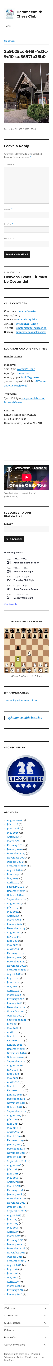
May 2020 (13, 1077)
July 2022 (12, 978)
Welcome (9, 1308)
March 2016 (14, 1285)
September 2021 (16, 1019)
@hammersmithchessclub (31, 327)
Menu (9, 26)
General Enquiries (26, 319)
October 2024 (15, 895)
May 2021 (12, 1028)
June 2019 (13, 1123)
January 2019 (14, 1144)
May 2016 (12, 1277)
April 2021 (13, 1032)
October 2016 (15, 1256)
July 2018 (12, 1169)
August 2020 (14, 1065)
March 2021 (14, 1036)
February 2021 (15, 1040)
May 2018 (12, 1177)
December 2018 (16, 1148)
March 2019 (14, 1136)
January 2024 (15, 924)
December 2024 (16, 890)
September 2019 (16, 1111)
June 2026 (13, 828)
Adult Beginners (29, 377)
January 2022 (15, 1003)
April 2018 (13, 1181)
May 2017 (12, 1227)
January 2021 (14, 1044)
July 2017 (12, 1219)
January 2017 (14, 1244)
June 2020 (13, 1073)
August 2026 (14, 820)
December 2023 (16, 928)
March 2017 (13, 1235)
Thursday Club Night (24, 580)
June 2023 (13, 940)
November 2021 (16, 1011)
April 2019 (13, 1132)
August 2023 (14, 932)
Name (8, 209)
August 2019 (14, 1115)
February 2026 (15, 845)
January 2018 (14, 1194)
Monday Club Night (23, 571)
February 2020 (15, 1090)
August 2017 (14, 1215)
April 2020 (13, 1082)
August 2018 (14, 1165)
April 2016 (13, 1281)
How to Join (11, 1337)
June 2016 (13, 1273)
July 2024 (12, 907)
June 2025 (13, 874)
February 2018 (15, 1190)
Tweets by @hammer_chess (20, 700)
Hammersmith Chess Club (16, 1354)
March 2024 (14, 919)
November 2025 (16, 857)
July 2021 (12, 1023)
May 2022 (13, 986)
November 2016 (16, 1252)
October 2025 (15, 861)
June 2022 (13, 982)
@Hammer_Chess (27, 323)
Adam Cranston (28, 311)
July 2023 (12, 936)
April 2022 (13, 990)
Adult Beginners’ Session (26, 562)
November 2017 (16, 1202)
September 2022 (16, 969)
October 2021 (14, 1015)
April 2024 (13, 915)
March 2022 (14, 994)
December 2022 (16, 961)
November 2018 (16, 1152)
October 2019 (15, 1107)
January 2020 (15, 1094)
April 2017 (13, 1231)
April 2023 (13, 949)
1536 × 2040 (30, 129)
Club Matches (12, 1322)
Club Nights (11, 1315)
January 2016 (14, 1294)
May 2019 (12, 1127)
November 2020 (16, 1053)
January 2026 (15, 849)
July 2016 (12, 1269)
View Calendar (11, 604)
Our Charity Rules (14, 1344)
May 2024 (13, 911)
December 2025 (16, 853)
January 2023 (14, 957)
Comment (11, 164)
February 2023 (15, 953)
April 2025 (13, 882)
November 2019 (16, 1102)
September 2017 (16, 1211)
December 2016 (16, 1248)
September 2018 (16, 1161)
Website (9, 238)
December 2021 (16, 1007)
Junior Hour (23, 373)
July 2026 (12, 824)
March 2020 (14, 1086)
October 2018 (14, 1156)
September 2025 (16, 865)
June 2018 (12, 1173)
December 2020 (16, 1048)
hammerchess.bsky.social (31, 332)
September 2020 (16, 1061)
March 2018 (14, 1186)
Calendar (9, 1330)
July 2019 (12, 1119)
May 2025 (13, 878)
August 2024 (14, 903)
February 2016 (15, 1289)
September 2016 (16, 1260)
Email (8, 224)
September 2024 (16, 899)
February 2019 (15, 1140)
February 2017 (15, 1240)
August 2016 (14, 1265)
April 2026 (13, 836)
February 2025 (15, 886)
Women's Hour (26, 368)
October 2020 (15, 1057)
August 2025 (14, 870)
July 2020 (12, 1069)
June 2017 (12, 1223)
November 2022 (16, 965)
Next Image (9, 41)
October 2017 (14, 1206)
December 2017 (16, 1198)
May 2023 (12, 944)
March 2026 (14, 840)
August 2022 (14, 974)
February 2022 (15, 998)
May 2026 (13, 832)
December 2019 (16, 1098)
